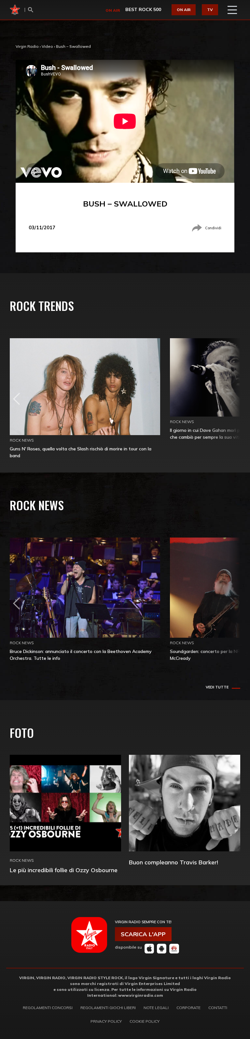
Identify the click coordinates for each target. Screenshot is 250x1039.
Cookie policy (145, 1021)
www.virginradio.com (140, 995)
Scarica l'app (143, 934)
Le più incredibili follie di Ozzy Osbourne (64, 870)
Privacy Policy (106, 1021)
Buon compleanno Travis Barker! (173, 862)
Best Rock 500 (143, 9)
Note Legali (156, 1007)
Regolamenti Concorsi (48, 1007)
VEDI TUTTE (217, 687)
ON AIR (183, 9)
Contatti (217, 1007)
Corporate (188, 1007)
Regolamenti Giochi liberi (108, 1007)
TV (210, 9)
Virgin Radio (27, 46)
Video (47, 46)
